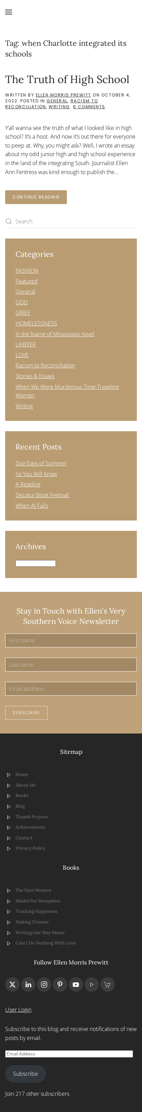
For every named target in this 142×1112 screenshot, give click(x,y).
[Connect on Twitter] (12, 984)
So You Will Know (36, 474)
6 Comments (89, 107)
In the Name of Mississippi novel (55, 334)
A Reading (28, 484)
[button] (8, 12)
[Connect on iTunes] (91, 984)
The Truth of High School (67, 79)
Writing (59, 107)
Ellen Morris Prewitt (63, 95)
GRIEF (23, 312)
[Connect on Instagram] (44, 984)
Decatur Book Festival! (42, 495)
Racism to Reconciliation (45, 365)
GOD (22, 302)
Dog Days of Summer (41, 463)
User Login (18, 1009)
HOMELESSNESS (36, 323)
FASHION (27, 270)
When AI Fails (32, 505)
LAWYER (26, 344)
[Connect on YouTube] (76, 984)
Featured (27, 281)
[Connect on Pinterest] (60, 984)
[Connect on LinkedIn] (28, 984)
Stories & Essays (35, 376)
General (57, 101)
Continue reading (36, 197)
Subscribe (26, 713)
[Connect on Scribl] (107, 984)
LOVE (22, 355)
